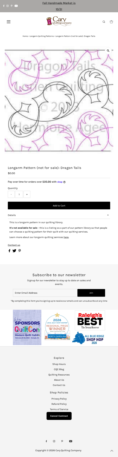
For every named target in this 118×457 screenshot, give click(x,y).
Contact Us (59, 385)
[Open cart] (111, 21)
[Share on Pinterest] (19, 251)
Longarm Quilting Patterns (42, 36)
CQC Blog (59, 369)
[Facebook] (3, 6)
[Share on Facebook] (10, 251)
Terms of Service (59, 409)
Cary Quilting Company (68, 450)
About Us (59, 379)
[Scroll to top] (112, 451)
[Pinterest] (11, 6)
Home (25, 36)
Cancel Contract (59, 416)
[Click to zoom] (108, 50)
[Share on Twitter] (14, 251)
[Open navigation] (18, 22)
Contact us (14, 245)
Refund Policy (59, 403)
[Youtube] (16, 6)
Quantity (13, 188)
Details (12, 215)
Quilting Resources (59, 374)
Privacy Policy (59, 398)
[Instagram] (7, 6)
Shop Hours (59, 364)
